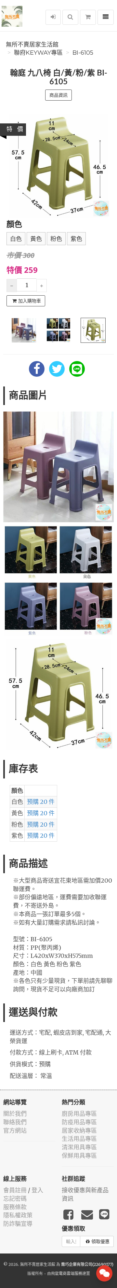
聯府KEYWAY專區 (38, 52)
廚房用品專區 (79, 1113)
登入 (37, 1190)
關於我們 (15, 1113)
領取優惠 (100, 1241)
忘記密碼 (15, 1198)
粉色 (56, 239)
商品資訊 (58, 95)
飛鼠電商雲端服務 (66, 1273)
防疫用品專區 (79, 1122)
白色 (16, 239)
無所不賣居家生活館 (32, 44)
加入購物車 (29, 301)
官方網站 (15, 1130)
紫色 (76, 239)
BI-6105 (82, 52)
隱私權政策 (17, 1215)
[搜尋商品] (70, 17)
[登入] (53, 17)
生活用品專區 (79, 1138)
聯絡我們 (15, 1122)
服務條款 (15, 1207)
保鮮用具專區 (79, 1155)
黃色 (36, 239)
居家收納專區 (79, 1130)
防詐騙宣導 (17, 1223)
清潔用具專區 (79, 1147)
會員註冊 (15, 1190)
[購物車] (88, 17)
